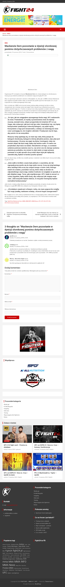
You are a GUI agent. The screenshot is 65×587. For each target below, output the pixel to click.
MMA (6, 43)
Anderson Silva (14, 544)
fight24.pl (10, 201)
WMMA (9, 573)
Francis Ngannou (9, 553)
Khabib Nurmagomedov (9, 559)
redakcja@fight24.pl (12, 505)
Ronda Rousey (25, 568)
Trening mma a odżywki (42, 521)
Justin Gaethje (16, 557)
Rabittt (51, 449)
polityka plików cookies (11, 513)
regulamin (7, 515)
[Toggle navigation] (5, 29)
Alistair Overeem (6, 544)
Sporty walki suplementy (42, 528)
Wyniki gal (6, 404)
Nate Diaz (23, 565)
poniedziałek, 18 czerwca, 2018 (13, 52)
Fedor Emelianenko (26, 548)
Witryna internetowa (10, 309)
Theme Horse (49, 581)
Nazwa (7, 294)
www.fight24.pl (15, 573)
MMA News (35, 201)
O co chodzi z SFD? (41, 532)
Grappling (6, 408)
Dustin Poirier (18, 548)
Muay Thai (18, 565)
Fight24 (8, 551)
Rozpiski (6, 441)
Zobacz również (10, 423)
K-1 (21, 557)
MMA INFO (28, 201)
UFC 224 (43, 201)
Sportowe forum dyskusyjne (44, 513)
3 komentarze (30, 52)
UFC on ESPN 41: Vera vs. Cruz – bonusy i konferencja (46, 446)
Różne (5, 417)
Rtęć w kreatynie (40, 525)
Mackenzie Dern (17, 201)
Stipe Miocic (5, 570)
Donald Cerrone (10, 548)
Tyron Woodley (26, 570)
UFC (40, 201)
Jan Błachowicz (6, 555)
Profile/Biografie (8, 406)
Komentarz (8, 274)
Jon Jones (23, 555)
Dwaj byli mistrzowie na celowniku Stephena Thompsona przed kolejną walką (17, 214)
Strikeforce (11, 570)
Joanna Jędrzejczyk (14, 555)
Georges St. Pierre (18, 553)
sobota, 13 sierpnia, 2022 (10, 477)
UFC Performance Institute (12, 203)
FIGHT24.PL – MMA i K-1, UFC (29, 581)
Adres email (8, 301)
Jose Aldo (9, 557)
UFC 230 (48, 201)
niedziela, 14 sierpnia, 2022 (41, 449)
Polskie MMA (8, 568)
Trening (6, 413)
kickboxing (19, 559)
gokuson (18, 449)
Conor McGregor (12, 546)
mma (5, 561)
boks (26, 544)
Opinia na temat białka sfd (43, 523)
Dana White (22, 546)
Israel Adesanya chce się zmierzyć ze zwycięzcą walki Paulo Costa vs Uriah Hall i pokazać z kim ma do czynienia (46, 214)
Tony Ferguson (18, 570)
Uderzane (6, 411)
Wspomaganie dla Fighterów (12, 415)
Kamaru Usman (26, 557)
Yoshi (23, 52)
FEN (4, 551)
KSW (24, 559)
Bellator (21, 544)
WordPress (38, 584)
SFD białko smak (40, 530)
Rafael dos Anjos (17, 568)
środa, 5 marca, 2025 (9, 449)
